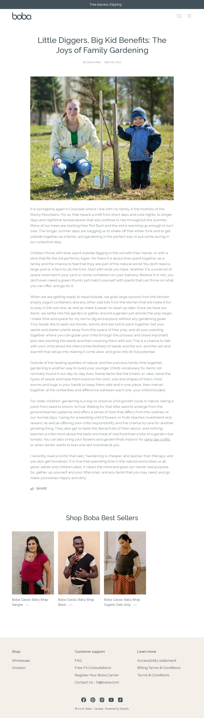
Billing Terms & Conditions (158, 668)
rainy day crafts (157, 439)
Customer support (90, 651)
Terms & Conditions (153, 675)
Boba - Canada (94, 708)
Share (41, 488)
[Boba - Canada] (22, 16)
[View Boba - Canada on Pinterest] (93, 700)
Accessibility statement (156, 660)
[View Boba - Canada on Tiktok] (120, 700)
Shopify (124, 708)
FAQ (78, 660)
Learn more (146, 651)
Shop (16, 651)
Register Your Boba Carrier (97, 675)
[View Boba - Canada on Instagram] (102, 700)
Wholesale (21, 660)
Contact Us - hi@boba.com (97, 682)
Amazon (19, 668)
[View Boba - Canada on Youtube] (111, 700)
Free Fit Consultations (93, 668)
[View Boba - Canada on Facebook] (84, 700)
